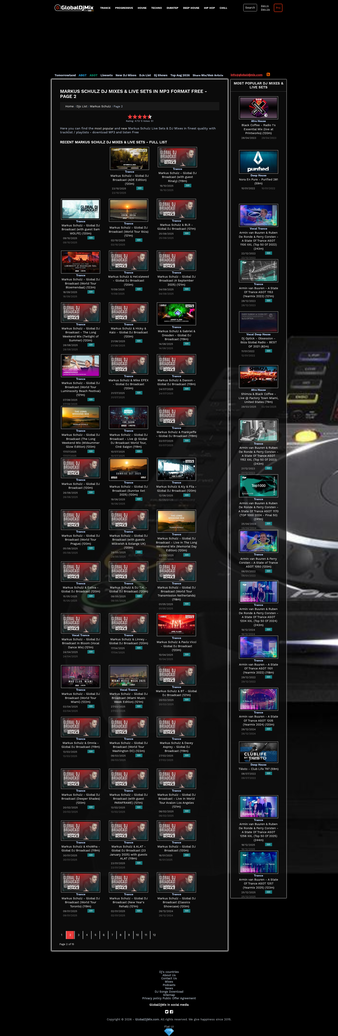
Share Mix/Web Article (208, 75)
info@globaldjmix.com (246, 75)
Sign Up (265, 9)
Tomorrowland (65, 75)
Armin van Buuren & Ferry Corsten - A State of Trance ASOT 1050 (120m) (258, 563)
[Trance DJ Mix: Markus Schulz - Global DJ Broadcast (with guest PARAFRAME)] (128, 778)
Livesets (107, 75)
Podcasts (169, 985)
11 (146, 934)
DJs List (145, 75)
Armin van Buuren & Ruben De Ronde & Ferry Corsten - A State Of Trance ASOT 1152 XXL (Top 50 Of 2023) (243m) (258, 455)
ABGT (83, 75)
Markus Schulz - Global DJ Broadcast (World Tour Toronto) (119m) (81, 902)
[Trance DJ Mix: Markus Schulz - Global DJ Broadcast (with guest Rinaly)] (177, 157)
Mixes (169, 981)
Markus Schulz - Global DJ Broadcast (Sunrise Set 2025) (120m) (129, 490)
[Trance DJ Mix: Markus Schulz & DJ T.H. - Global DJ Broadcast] (128, 571)
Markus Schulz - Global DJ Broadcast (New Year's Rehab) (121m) (129, 902)
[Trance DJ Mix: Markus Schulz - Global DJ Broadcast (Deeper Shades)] (80, 778)
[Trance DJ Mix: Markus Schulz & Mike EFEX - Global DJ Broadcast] (128, 364)
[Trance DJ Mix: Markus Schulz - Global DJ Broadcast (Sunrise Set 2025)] (128, 469)
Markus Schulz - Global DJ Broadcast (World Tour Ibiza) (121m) (128, 231)
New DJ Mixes (126, 75)
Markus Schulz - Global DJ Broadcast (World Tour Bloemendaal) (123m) (81, 283)
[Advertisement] (169, 44)
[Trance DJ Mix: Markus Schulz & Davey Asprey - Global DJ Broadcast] (176, 726)
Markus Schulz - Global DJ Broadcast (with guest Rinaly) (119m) (177, 177)
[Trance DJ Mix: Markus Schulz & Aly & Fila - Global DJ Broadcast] (176, 469)
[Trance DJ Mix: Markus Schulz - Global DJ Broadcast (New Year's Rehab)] (128, 882)
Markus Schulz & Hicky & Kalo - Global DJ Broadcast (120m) (128, 332)
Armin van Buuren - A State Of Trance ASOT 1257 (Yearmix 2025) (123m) (258, 883)
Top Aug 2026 (180, 75)
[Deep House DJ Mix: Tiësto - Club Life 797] (258, 752)
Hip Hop (209, 7)
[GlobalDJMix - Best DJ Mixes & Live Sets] (73, 6)
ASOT (94, 75)
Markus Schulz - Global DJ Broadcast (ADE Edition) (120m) (130, 180)
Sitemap (169, 995)
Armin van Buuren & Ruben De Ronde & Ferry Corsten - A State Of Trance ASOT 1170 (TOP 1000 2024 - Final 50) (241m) (258, 511)
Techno (156, 7)
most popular (103, 128)
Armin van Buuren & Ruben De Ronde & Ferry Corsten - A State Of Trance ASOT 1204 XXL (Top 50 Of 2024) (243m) (258, 617)
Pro (278, 8)
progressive (124, 7)
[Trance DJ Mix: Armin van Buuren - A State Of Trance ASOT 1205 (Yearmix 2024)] (258, 699)
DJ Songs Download (169, 991)
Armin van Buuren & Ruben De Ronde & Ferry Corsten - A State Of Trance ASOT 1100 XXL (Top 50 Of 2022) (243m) (258, 240)
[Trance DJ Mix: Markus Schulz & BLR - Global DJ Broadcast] (176, 208)
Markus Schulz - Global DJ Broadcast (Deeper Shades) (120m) (80, 799)
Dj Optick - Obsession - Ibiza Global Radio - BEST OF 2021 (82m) (258, 342)
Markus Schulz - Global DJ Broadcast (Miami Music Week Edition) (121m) (129, 698)
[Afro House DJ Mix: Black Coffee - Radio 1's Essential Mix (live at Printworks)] (258, 107)
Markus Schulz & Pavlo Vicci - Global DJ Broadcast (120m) (176, 646)
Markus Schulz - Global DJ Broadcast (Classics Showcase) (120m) (176, 902)
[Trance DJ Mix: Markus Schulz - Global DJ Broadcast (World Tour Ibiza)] (128, 210)
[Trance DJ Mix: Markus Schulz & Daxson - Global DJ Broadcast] (176, 364)
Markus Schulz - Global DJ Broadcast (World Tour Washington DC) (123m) (129, 747)
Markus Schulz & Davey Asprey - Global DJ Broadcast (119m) (176, 747)
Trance (105, 7)
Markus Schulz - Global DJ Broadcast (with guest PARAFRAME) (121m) (129, 799)
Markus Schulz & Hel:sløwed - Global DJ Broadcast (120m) (128, 280)
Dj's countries (169, 972)
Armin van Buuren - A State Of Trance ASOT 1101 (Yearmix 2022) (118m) (258, 668)
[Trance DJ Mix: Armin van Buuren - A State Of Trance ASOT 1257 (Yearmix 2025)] (258, 862)
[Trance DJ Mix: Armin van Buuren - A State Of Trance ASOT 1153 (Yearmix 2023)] (258, 270)
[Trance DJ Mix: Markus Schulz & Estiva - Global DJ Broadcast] (80, 571)
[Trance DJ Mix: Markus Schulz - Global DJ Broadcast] (80, 467)
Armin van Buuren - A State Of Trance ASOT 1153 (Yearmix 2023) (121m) (258, 292)
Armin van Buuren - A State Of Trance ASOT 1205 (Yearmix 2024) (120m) (258, 720)
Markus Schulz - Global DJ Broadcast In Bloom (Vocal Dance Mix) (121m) (81, 643)
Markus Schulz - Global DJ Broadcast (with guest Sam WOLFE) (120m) (81, 229)
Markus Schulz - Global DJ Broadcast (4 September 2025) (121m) (176, 280)
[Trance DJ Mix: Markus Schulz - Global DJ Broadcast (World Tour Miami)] (80, 676)
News (169, 988)
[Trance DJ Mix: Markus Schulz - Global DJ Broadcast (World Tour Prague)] (80, 519)
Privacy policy (152, 998)
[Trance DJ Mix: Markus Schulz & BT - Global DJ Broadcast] (176, 675)
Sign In (265, 5)
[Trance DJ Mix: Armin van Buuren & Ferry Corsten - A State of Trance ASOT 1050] (258, 541)
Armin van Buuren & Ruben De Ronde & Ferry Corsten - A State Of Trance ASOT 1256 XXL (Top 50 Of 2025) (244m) (258, 832)
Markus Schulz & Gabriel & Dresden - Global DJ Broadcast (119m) (176, 335)
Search (250, 7)
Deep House (191, 7)
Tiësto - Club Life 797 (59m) (259, 769)
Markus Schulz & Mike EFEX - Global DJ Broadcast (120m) (128, 384)
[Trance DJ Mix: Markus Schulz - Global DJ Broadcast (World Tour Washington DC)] (128, 726)
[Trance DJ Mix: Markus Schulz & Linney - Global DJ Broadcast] (128, 623)
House (142, 7)
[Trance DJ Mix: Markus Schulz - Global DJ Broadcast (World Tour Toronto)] (80, 882)
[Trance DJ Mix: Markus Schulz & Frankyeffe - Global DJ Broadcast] (176, 416)
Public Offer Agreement (179, 998)
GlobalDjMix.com (147, 1019)
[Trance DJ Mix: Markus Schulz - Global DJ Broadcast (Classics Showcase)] (176, 882)
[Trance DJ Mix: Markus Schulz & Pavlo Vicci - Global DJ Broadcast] (176, 624)
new (124, 128)
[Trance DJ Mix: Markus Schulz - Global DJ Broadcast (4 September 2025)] (176, 260)
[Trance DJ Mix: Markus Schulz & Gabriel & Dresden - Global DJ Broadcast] (176, 313)
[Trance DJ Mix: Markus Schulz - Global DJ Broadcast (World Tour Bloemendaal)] (80, 262)
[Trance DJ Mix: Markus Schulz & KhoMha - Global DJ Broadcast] (80, 830)
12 (154, 934)
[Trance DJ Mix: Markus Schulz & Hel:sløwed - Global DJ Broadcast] (128, 260)
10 (137, 934)
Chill (223, 7)
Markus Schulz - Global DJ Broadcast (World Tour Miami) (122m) (81, 698)
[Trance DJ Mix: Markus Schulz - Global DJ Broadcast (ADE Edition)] (129, 158)
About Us (169, 975)
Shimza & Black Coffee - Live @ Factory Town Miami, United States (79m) (258, 398)
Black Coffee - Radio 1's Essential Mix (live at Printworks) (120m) (259, 129)
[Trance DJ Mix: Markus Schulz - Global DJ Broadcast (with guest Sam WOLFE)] (80, 209)
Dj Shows (160, 75)
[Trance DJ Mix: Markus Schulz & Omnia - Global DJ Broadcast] (80, 726)
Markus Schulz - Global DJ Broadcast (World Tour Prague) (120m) (81, 539)
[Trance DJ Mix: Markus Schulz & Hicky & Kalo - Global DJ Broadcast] (128, 312)
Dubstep (172, 7)
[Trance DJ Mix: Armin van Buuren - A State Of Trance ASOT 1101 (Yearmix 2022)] (258, 647)
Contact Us (169, 978)
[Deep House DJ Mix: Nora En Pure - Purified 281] (258, 161)
